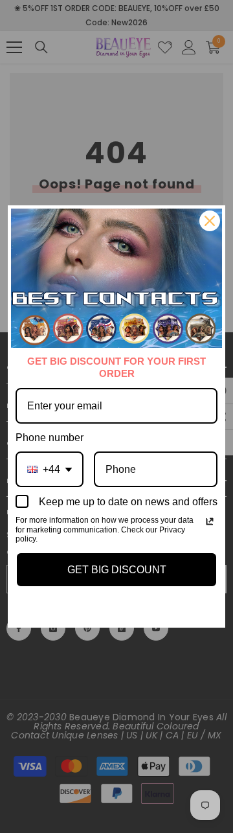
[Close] (209, 220)
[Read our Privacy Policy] (209, 521)
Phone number (49, 437)
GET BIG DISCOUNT (116, 569)
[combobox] (49, 469)
